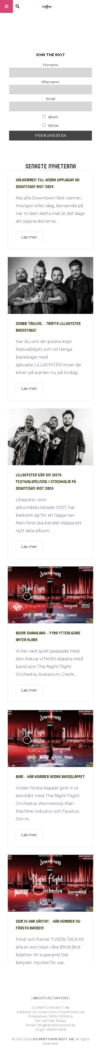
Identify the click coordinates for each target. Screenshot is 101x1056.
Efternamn (50, 82)
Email (50, 99)
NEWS (52, 117)
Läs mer (29, 237)
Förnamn (50, 65)
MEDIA (53, 126)
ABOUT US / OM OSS (50, 998)
